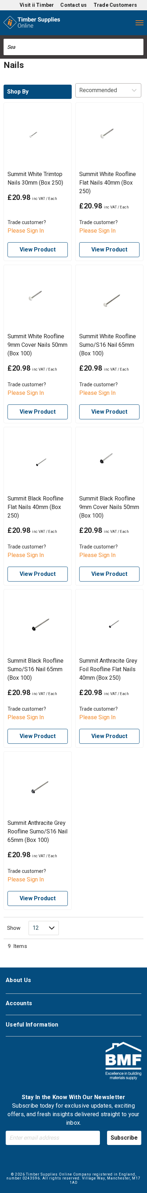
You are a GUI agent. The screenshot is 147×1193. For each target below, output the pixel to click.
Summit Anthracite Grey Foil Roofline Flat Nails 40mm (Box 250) (108, 669)
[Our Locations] (82, 23)
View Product (38, 249)
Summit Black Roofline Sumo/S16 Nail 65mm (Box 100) (35, 669)
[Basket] (125, 23)
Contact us (73, 5)
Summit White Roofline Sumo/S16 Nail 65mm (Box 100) (107, 345)
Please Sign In (25, 230)
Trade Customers (115, 5)
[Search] (138, 47)
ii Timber (43, 5)
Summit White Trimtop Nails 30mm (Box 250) (35, 178)
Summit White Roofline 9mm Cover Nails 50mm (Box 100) (37, 345)
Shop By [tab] (18, 91)
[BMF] (123, 1062)
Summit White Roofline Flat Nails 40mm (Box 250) (107, 183)
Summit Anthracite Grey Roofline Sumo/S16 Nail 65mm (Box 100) (37, 831)
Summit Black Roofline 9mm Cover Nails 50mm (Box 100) (109, 507)
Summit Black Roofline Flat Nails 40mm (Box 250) (35, 507)
